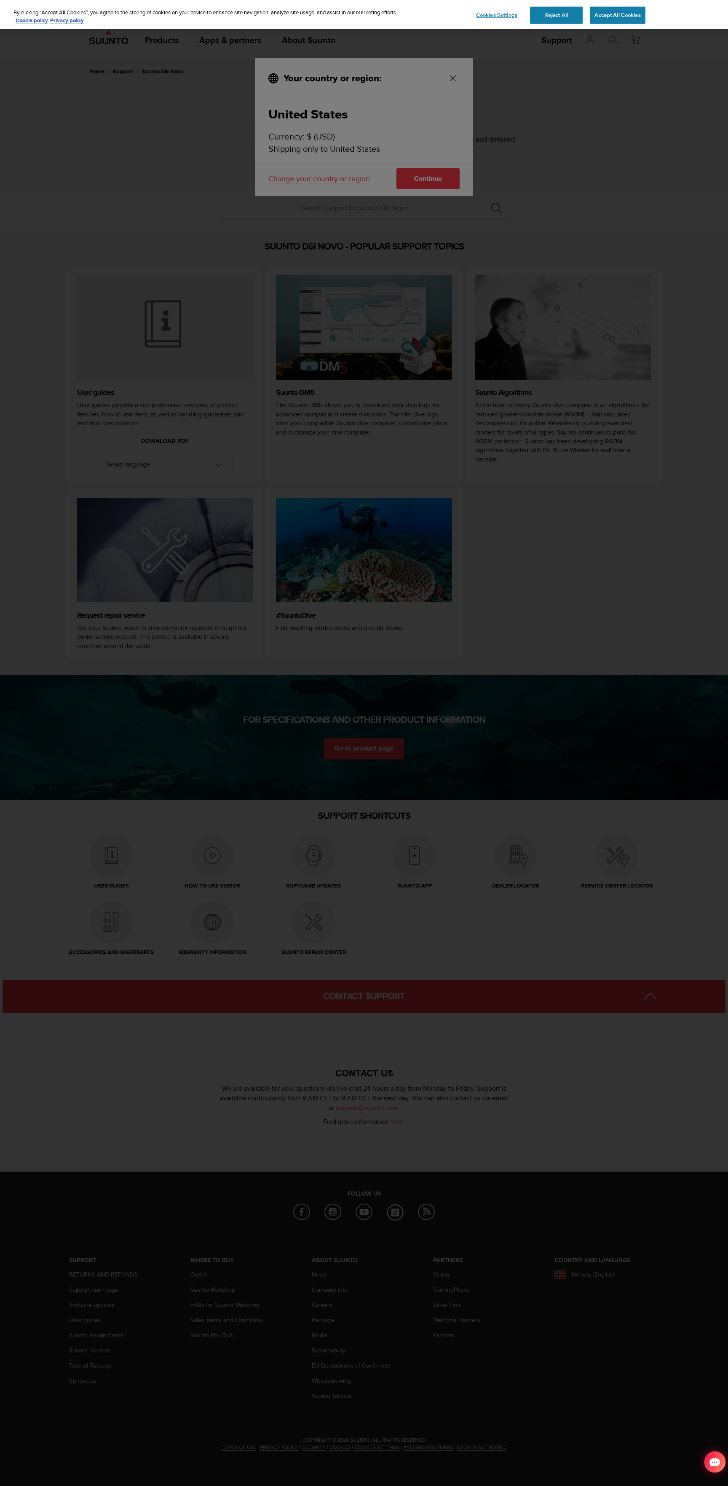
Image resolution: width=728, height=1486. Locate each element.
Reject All (556, 14)
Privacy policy (67, 21)
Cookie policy (32, 21)
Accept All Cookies (617, 14)
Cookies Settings (496, 14)
